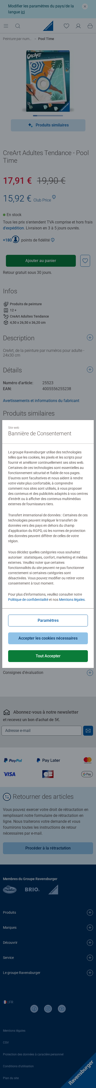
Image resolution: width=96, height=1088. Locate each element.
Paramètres (48, 620)
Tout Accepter (48, 656)
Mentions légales (72, 600)
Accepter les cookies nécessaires (48, 638)
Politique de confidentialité (28, 600)
